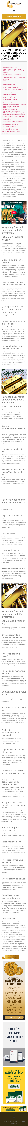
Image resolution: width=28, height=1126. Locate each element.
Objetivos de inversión (9, 94)
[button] (14, 11)
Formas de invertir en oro (8, 84)
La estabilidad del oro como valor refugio (14, 81)
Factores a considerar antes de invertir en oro (13, 92)
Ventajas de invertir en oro (8, 102)
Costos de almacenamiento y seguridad (14, 112)
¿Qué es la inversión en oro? (9, 67)
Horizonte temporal (9, 97)
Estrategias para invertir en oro (10, 124)
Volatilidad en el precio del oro (11, 111)
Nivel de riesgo (8, 96)
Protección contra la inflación (11, 106)
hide (17, 63)
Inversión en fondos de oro (10, 87)
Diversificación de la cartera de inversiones (14, 104)
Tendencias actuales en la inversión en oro (13, 116)
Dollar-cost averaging (9, 126)
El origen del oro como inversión (12, 69)
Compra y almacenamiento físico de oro (14, 86)
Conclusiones (6, 133)
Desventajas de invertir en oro (9, 109)
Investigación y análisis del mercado (13, 128)
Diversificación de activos (10, 129)
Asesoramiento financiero (10, 99)
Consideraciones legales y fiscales (11, 131)
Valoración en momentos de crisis (12, 107)
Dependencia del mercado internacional (14, 114)
